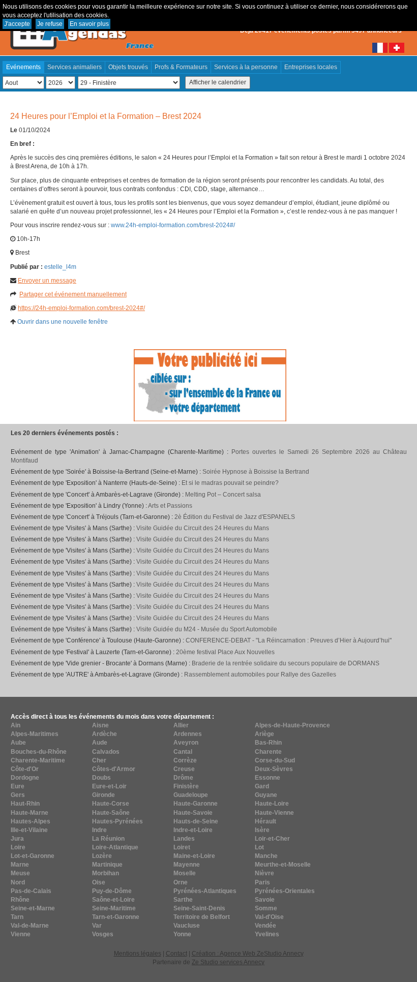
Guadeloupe (190, 795)
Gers (18, 795)
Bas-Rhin (268, 742)
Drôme (183, 777)
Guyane (266, 795)
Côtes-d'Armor (113, 769)
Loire (18, 847)
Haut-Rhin (25, 803)
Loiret (181, 847)
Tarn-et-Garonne (115, 916)
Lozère (102, 856)
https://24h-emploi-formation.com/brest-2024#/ (81, 308)
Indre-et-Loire (193, 830)
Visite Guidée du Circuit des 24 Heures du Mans (202, 528)
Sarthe (183, 899)
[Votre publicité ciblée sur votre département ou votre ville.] (210, 384)
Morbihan (105, 873)
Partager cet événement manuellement (73, 294)
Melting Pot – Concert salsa (223, 494)
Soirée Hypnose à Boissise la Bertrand (255, 471)
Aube (18, 742)
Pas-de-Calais (31, 891)
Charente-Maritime (38, 760)
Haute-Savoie (193, 812)
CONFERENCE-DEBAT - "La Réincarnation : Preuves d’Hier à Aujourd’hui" (289, 640)
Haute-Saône (111, 812)
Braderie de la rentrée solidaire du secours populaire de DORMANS (285, 663)
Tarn (17, 916)
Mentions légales (137, 953)
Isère (262, 830)
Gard (262, 786)
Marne (20, 864)
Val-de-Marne (30, 925)
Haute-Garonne (195, 803)
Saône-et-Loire (113, 899)
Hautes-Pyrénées (117, 821)
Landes (184, 838)
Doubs (101, 777)
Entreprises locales (310, 67)
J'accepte (17, 23)
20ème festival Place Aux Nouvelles (225, 652)
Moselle (184, 873)
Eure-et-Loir (109, 786)
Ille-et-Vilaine (29, 830)
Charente (268, 751)
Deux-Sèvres (274, 769)
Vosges (102, 934)
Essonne (267, 777)
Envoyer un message (47, 280)
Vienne (21, 934)
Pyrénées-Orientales (285, 891)
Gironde (103, 795)
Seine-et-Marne (33, 908)
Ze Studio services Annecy (228, 962)
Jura (17, 838)
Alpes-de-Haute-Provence (292, 725)
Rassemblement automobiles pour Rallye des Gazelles (260, 674)
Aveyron (185, 742)
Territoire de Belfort (201, 916)
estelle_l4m (60, 266)
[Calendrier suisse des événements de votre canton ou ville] (396, 47)
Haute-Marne (29, 812)
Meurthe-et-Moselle (283, 864)
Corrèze (185, 760)
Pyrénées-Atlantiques (204, 891)
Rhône (20, 899)
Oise (98, 882)
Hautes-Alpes (30, 821)
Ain (15, 725)
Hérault (265, 821)
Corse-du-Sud (275, 760)
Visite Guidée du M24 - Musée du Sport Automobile (206, 629)
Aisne (100, 725)
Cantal (182, 751)
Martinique (107, 864)
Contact (176, 953)
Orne (180, 882)
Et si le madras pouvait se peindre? (230, 482)
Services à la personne (246, 67)
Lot (259, 847)
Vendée (265, 925)
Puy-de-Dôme (112, 891)
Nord (18, 882)
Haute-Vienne (274, 812)
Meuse (20, 873)
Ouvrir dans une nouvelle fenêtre (62, 321)
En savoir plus (89, 23)
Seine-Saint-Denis (199, 908)
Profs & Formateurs (181, 67)
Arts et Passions (170, 505)
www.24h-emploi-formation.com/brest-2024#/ (173, 225)
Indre (99, 830)
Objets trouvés (128, 67)
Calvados (106, 751)
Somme (266, 908)
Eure (17, 786)
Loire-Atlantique (115, 847)
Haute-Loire (272, 803)
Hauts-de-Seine (195, 821)
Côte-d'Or (25, 769)
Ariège (264, 734)
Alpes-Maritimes (34, 734)
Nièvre (264, 873)
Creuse (184, 769)
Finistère (186, 786)
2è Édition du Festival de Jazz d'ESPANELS (234, 516)
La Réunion (108, 838)
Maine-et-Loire (194, 856)
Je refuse (50, 23)
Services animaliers (74, 67)
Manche (266, 856)
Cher (99, 760)
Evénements (23, 67)
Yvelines (267, 934)
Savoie (265, 899)
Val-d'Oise (269, 916)
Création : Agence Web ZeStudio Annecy (248, 953)
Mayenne (186, 864)
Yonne (182, 934)
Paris (262, 882)
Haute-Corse (110, 803)
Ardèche (104, 734)
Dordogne (25, 777)
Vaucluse (186, 925)
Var (97, 925)
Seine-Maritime (114, 908)
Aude (99, 742)
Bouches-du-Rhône (39, 751)
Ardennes (187, 734)
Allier (181, 725)
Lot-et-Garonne (32, 856)
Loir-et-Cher (272, 838)
